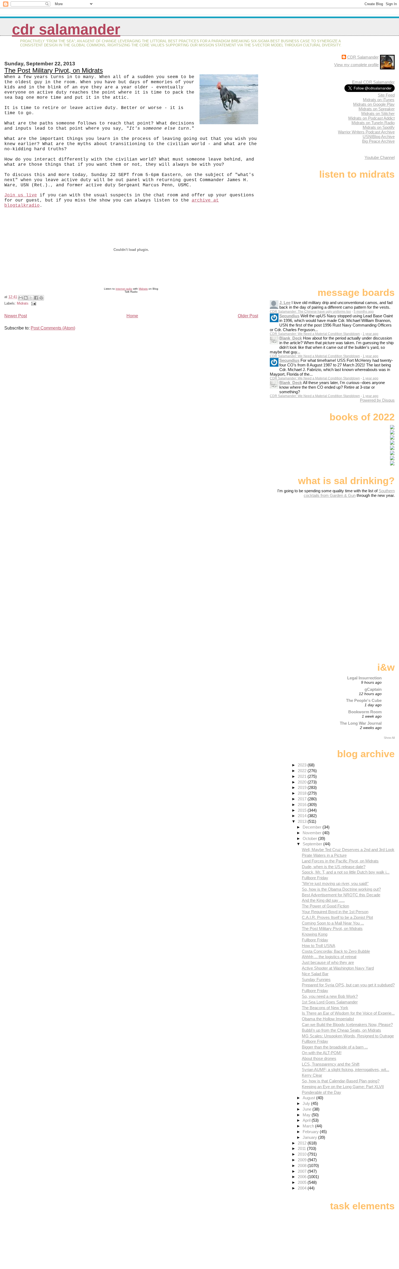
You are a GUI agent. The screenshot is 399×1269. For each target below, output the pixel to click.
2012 (303, 1143)
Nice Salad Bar (315, 973)
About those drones (319, 1058)
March (309, 1126)
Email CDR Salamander (373, 82)
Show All (389, 737)
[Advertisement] (361, 540)
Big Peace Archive (378, 141)
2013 (303, 821)
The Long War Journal (361, 723)
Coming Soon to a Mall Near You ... (333, 923)
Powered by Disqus (377, 400)
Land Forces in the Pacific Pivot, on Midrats (340, 861)
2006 (303, 1176)
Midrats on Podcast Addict (371, 118)
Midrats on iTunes (378, 99)
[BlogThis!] (25, 298)
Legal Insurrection (364, 678)
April (307, 1120)
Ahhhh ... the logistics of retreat (329, 956)
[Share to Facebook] (36, 298)
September (313, 844)
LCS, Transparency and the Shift (330, 1064)
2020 (303, 782)
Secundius (289, 316)
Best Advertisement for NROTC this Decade (341, 895)
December (312, 827)
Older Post (248, 316)
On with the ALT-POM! (321, 1052)
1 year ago (370, 334)
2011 (302, 1148)
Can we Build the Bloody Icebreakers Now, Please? (347, 1024)
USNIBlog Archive (379, 136)
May (307, 1115)
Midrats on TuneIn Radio (373, 122)
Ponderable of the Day (321, 1092)
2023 (303, 765)
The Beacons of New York (325, 1007)
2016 (303, 804)
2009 (303, 1160)
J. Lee (284, 302)
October (310, 838)
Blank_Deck (290, 338)
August (309, 1097)
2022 (303, 770)
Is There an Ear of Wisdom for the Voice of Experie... (348, 1013)
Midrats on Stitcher (378, 113)
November (312, 832)
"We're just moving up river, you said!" (335, 883)
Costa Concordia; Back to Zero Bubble (336, 951)
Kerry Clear (312, 1075)
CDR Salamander (66, 29)
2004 (303, 1188)
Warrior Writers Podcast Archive (366, 132)
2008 (303, 1165)
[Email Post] (33, 303)
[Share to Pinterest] (41, 298)
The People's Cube (364, 700)
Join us (13, 195)
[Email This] (20, 298)
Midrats (143, 288)
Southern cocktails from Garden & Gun (349, 493)
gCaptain (373, 689)
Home (132, 316)
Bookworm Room (365, 711)
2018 (303, 793)
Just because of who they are (328, 962)
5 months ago (364, 312)
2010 (303, 1154)
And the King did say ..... (323, 900)
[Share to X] (31, 298)
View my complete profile (356, 64)
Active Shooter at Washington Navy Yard (338, 968)
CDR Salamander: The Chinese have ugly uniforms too (310, 312)
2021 (303, 776)
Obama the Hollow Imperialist (328, 1019)
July (307, 1103)
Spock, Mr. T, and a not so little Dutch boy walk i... (345, 872)
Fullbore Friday (315, 877)
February (311, 1131)
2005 (303, 1182)
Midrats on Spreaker (377, 109)
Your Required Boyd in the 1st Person (335, 911)
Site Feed (386, 95)
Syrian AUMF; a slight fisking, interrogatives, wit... (345, 1069)
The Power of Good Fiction (325, 906)
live (31, 195)
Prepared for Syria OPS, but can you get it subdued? (348, 985)
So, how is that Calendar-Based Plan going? (340, 1081)
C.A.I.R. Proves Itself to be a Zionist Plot (337, 917)
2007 (303, 1171)
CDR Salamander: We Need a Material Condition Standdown (315, 334)
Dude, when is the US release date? (333, 866)
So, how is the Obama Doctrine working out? (341, 889)
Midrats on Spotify (379, 127)
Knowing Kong (314, 934)
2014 (303, 815)
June (307, 1109)
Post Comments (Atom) (53, 328)
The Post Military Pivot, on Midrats (53, 70)
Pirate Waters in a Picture (324, 855)
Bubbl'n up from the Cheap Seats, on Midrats (341, 1030)
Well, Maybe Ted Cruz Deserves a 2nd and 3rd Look (348, 849)
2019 (303, 787)
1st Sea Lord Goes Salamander (330, 1002)
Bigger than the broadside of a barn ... (335, 1047)
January (310, 1137)
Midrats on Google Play (374, 104)
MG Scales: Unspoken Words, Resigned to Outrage (348, 1036)
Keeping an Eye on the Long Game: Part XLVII (343, 1086)
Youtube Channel (380, 157)
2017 (303, 799)
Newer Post (15, 316)
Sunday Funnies (316, 979)
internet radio (124, 288)
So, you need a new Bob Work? (330, 996)
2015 (303, 810)
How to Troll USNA (318, 945)
